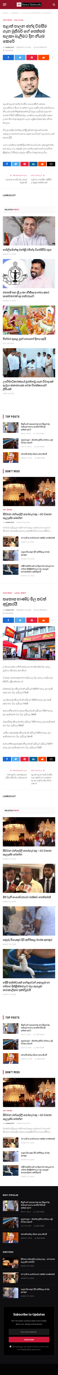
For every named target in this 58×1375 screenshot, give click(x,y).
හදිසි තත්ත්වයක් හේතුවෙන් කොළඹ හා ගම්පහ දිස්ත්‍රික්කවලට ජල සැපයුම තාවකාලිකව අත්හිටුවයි (37, 569)
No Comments (41, 47)
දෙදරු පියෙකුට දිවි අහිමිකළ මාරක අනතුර (27, 939)
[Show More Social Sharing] (52, 57)
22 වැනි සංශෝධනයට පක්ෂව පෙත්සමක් (38, 537)
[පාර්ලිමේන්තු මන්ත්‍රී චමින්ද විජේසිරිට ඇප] (29, 231)
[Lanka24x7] (29, 4)
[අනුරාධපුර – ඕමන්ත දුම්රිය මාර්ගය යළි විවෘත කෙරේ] (10, 443)
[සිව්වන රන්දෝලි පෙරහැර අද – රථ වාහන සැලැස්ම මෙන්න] (29, 491)
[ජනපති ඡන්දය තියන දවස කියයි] (10, 457)
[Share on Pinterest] (31, 57)
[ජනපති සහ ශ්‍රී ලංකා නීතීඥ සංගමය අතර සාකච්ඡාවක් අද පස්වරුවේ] (29, 273)
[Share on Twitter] (20, 57)
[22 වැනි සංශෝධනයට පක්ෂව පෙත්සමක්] (10, 541)
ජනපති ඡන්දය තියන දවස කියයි (34, 454)
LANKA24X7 (9, 47)
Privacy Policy (25, 1349)
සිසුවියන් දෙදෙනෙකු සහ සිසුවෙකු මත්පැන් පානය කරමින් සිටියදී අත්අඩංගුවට (35, 427)
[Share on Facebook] (8, 57)
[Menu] (4, 4)
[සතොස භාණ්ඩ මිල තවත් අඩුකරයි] (29, 643)
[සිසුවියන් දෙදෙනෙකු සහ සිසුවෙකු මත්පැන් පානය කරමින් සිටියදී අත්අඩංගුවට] (10, 427)
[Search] (53, 4)
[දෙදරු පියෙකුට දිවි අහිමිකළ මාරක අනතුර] (10, 555)
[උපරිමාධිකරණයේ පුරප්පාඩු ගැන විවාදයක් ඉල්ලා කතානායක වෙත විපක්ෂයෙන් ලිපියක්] (29, 362)
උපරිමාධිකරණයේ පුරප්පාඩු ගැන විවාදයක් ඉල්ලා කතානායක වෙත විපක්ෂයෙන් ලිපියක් (28, 385)
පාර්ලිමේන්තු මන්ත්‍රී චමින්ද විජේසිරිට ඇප (27, 249)
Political (19, 20)
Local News (20, 593)
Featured (7, 20)
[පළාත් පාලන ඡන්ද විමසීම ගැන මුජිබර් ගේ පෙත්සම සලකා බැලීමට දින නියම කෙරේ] (29, 81)
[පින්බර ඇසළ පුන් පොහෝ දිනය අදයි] (29, 320)
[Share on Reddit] (43, 57)
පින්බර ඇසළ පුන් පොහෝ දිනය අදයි (24, 338)
